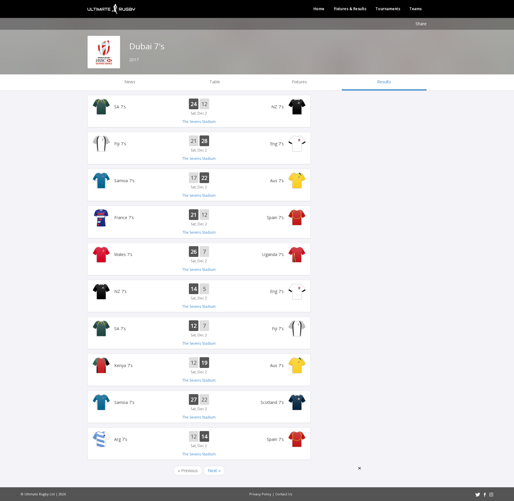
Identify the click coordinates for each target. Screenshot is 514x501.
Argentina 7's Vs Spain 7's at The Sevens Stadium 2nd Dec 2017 (199, 440)
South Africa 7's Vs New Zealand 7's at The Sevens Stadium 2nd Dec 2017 (199, 107)
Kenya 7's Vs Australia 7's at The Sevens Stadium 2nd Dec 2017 (199, 366)
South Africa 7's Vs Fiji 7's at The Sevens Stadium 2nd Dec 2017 (199, 329)
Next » (214, 470)
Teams (416, 8)
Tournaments (388, 8)
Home (319, 8)
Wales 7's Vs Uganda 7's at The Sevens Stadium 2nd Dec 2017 (199, 255)
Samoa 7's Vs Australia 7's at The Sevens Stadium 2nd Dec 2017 (199, 181)
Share (421, 23)
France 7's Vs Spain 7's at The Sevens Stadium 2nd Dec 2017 (199, 218)
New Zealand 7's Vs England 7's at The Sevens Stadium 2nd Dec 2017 (199, 292)
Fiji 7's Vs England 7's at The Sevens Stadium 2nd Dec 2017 (199, 144)
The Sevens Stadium (199, 121)
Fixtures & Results (350, 8)
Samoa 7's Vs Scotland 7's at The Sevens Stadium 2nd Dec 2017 (199, 403)
